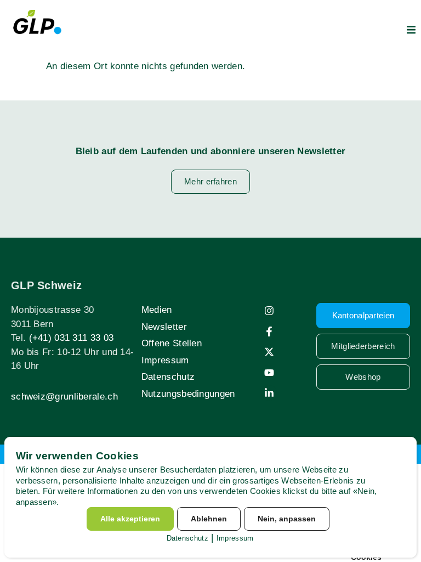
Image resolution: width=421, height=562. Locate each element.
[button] (411, 30)
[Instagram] (269, 310)
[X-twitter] (269, 351)
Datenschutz (168, 377)
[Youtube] (269, 372)
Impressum (165, 360)
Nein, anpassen (287, 518)
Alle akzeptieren (130, 518)
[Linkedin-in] (269, 393)
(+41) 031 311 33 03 (71, 338)
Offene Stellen (171, 343)
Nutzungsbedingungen (188, 394)
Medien (156, 310)
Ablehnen (209, 518)
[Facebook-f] (269, 331)
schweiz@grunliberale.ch (64, 396)
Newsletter (164, 327)
